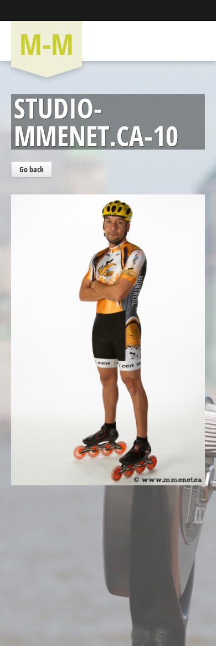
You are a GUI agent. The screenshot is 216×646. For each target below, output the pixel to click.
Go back (31, 169)
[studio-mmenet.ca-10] (108, 318)
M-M (46, 43)
